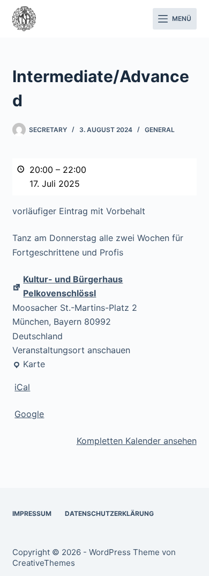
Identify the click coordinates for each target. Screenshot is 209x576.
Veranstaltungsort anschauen (71, 350)
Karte (28, 365)
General (160, 130)
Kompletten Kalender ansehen (137, 440)
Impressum (31, 513)
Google (29, 414)
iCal (22, 387)
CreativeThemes (43, 563)
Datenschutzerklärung (109, 513)
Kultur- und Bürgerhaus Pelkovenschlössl (73, 286)
